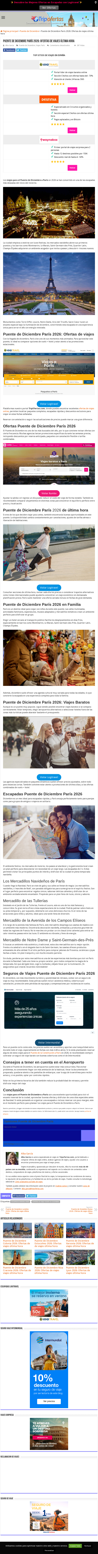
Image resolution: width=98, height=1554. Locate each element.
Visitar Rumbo (49, 493)
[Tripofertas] (49, 19)
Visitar (72, 90)
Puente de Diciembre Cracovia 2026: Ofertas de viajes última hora (17, 1270)
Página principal (10, 31)
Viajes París (40, 45)
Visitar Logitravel (49, 404)
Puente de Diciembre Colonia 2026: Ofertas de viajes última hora (16, 1243)
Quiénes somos (61, 1186)
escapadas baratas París (20, 1202)
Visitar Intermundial (49, 1042)
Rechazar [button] (87, 1546)
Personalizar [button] (49, 1550)
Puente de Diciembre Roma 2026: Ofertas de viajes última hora (80, 1210)
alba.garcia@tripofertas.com (32, 1189)
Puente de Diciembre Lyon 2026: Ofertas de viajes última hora (78, 1270)
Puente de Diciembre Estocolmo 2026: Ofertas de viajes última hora (48, 1243)
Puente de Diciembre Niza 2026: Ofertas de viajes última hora (49, 1270)
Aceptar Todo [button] (75, 1546)
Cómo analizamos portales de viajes (28, 1182)
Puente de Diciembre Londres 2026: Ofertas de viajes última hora (17, 1210)
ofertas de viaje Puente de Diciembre (46, 1202)
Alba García (9, 45)
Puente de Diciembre (29, 31)
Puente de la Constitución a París (46, 1053)
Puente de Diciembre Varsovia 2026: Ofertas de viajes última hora (80, 1243)
